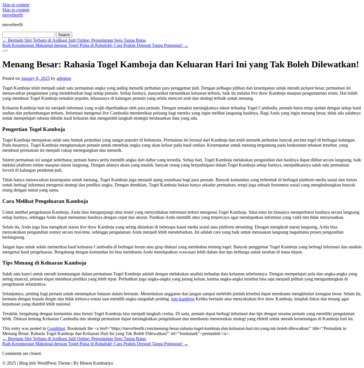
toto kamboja (183, 298)
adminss (64, 78)
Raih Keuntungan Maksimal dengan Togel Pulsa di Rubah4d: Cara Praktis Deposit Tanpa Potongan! (95, 45)
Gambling (56, 328)
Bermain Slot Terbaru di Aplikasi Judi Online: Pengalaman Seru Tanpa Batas (74, 40)
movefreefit (12, 15)
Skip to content (15, 4)
